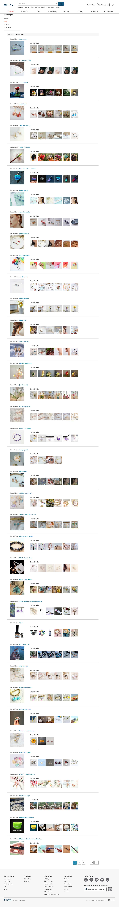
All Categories (7, 878)
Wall (5, 886)
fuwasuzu (22, 320)
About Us (66, 878)
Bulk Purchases (48, 881)
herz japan (20, 7)
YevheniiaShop (24, 147)
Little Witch (23, 190)
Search (61, 4)
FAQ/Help (46, 878)
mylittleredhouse (25, 687)
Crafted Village (24, 796)
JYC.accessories (25, 709)
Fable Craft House (25, 579)
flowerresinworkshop (26, 731)
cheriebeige (23, 666)
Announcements (48, 884)
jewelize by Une (25, 752)
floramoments (24, 298)
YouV (21, 623)
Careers (66, 889)
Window (6, 24)
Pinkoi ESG (67, 884)
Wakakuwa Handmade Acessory (30, 601)
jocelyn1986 (23, 385)
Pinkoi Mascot (68, 886)
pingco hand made (26, 536)
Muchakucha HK (25, 61)
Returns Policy (48, 891)
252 (92, 863)
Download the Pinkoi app (96, 889)
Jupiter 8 (58, 7)
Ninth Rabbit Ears (25, 558)
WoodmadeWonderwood (28, 169)
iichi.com (66, 891)
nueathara (23, 104)
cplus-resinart (24, 644)
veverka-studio (24, 212)
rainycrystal (23, 450)
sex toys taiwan (50, 7)
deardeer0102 (24, 342)
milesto (32, 7)
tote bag (37, 7)
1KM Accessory (24, 125)
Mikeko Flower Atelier (27, 774)
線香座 (43, 7)
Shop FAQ (26, 881)
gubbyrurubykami (25, 493)
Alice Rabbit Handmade (27, 515)
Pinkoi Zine (7, 27)
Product (6, 19)
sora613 (27, 7)
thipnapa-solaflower (26, 817)
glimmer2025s (24, 233)
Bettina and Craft (25, 363)
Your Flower (23, 82)
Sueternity (23, 39)
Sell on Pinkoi (91, 5)
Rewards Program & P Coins (51, 894)
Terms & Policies (48, 886)
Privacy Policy (48, 889)
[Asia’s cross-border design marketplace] (9, 5)
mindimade (23, 277)
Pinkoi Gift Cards (8, 884)
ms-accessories (25, 406)
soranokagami (24, 255)
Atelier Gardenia (25, 428)
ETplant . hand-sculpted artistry (30, 839)
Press (65, 881)
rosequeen (23, 471)
